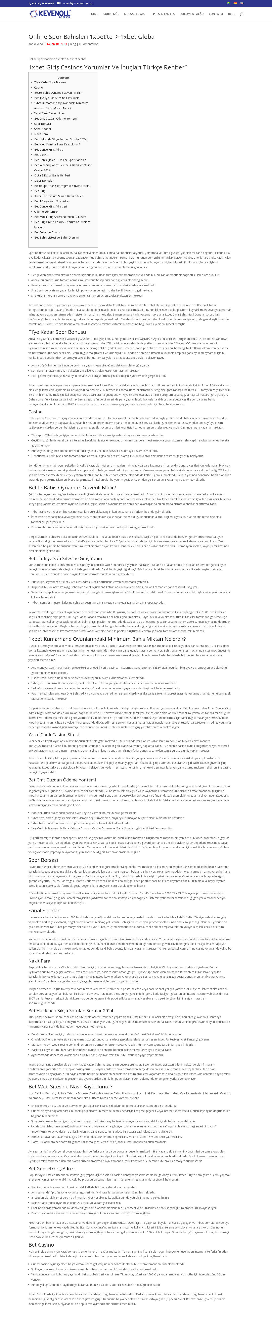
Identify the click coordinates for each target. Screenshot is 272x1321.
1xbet (160, 357)
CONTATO (216, 14)
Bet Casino (41, 155)
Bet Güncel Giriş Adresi (49, 149)
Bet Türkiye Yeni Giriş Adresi (52, 201)
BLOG (232, 14)
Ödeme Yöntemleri (46, 211)
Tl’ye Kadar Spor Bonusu (50, 82)
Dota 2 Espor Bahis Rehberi (52, 175)
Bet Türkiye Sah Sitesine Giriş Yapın (56, 98)
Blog (73, 44)
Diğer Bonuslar (44, 180)
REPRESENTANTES (162, 14)
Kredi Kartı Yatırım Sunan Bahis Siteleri (58, 196)
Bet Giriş (39, 191)
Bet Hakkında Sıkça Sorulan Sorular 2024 (60, 139)
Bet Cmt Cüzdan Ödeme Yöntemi (55, 118)
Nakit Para (41, 134)
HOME (94, 14)
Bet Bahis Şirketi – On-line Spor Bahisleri (60, 160)
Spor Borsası (42, 124)
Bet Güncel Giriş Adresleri (50, 206)
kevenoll (39, 44)
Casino (38, 87)
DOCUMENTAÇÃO (192, 14)
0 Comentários (88, 44)
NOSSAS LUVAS (134, 14)
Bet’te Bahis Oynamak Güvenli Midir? (57, 92)
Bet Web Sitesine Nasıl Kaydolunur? (57, 144)
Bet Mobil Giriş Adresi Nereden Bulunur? (60, 217)
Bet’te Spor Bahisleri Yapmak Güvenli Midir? (62, 186)
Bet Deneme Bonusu (48, 232)
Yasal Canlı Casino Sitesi (49, 113)
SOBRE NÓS (111, 14)
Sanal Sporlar (42, 129)
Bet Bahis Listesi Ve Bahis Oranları (56, 237)
